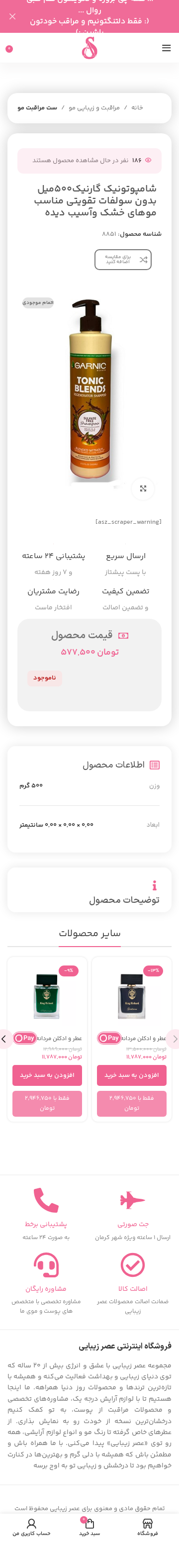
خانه (137, 108)
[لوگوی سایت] (89, 48)
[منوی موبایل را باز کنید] (167, 48)
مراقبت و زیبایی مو (94, 108)
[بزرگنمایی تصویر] (143, 489)
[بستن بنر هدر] (12, 16)
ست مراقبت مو (37, 108)
